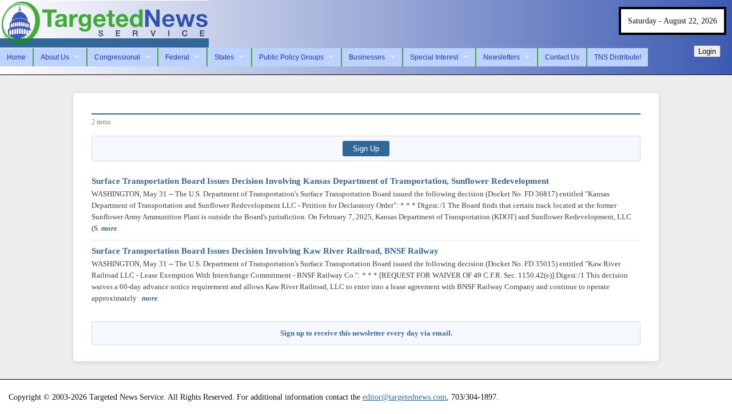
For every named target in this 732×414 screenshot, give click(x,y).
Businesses (367, 57)
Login (707, 51)
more (109, 228)
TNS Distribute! (617, 57)
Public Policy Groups (291, 57)
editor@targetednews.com (405, 396)
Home (16, 57)
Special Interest (434, 57)
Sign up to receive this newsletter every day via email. (366, 333)
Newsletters (501, 57)
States (224, 57)
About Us (55, 57)
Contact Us (562, 57)
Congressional (117, 57)
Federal (177, 57)
